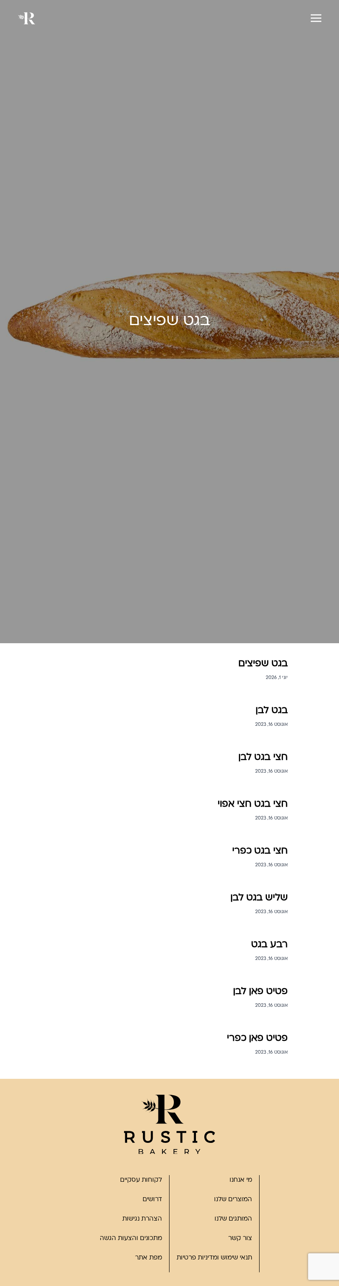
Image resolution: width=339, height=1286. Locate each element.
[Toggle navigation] (316, 18)
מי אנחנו (241, 1180)
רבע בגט (269, 944)
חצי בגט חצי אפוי (253, 804)
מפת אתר (148, 1258)
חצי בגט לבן (263, 757)
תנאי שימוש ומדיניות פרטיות (214, 1258)
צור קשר (240, 1238)
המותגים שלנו (233, 1219)
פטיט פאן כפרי (257, 1038)
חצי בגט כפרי (260, 851)
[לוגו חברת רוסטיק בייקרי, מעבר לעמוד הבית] (169, 1124)
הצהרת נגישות (142, 1219)
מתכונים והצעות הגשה (131, 1238)
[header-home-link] (26, 18)
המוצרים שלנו (233, 1200)
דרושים (152, 1200)
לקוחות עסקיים (141, 1180)
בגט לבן (272, 710)
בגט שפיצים (263, 663)
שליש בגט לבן (259, 898)
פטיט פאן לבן (260, 991)
